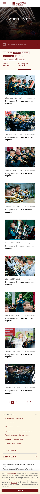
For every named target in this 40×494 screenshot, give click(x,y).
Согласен (20, 490)
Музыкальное (25, 52)
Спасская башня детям (10, 59)
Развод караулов (20, 56)
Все (4, 52)
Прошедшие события (23, 65)
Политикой (14, 482)
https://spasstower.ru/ (10, 473)
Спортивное (21, 59)
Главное (10, 52)
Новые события (6, 65)
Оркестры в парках (9, 56)
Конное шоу (17, 52)
